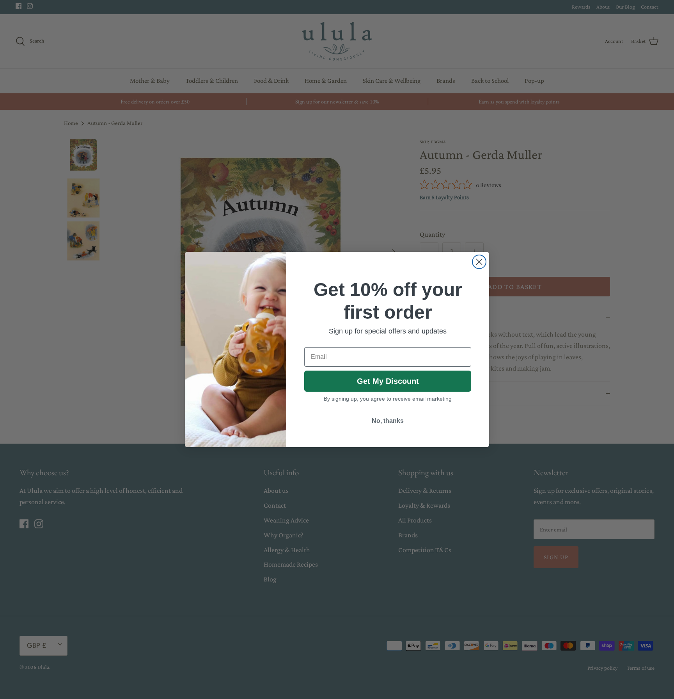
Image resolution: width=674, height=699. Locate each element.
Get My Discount (388, 381)
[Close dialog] (479, 262)
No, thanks (388, 420)
